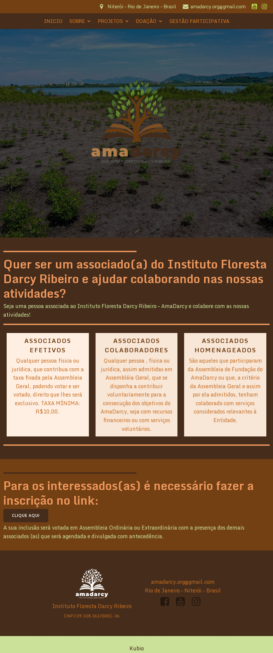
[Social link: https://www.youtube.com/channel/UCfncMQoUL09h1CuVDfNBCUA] (254, 7)
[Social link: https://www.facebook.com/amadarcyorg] (167, 601)
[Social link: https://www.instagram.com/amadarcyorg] (264, 7)
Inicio (53, 21)
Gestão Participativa (199, 21)
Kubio (137, 648)
